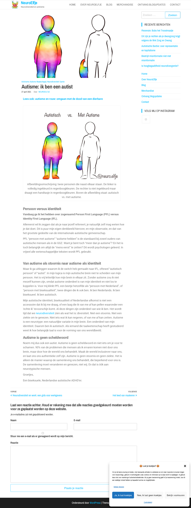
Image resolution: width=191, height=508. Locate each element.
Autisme (33, 81)
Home (72, 4)
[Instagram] (146, 119)
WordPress (95, 503)
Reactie (14, 443)
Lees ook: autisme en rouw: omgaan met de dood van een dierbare (63, 98)
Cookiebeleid (148, 502)
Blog (109, 4)
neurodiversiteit (45, 313)
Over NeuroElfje (91, 4)
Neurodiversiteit (53, 81)
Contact (175, 4)
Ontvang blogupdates (151, 4)
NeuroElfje (44, 91)
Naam (13, 420)
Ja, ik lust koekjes (123, 495)
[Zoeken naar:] (161, 14)
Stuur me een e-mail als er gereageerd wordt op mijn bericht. (41, 436)
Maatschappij (42, 81)
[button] (185, 465)
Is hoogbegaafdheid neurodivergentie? (159, 66)
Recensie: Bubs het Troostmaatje (157, 30)
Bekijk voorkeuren (176, 495)
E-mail (77, 420)
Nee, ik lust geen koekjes (149, 495)
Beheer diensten (119, 487)
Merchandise (125, 4)
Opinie (62, 81)
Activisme (25, 81)
